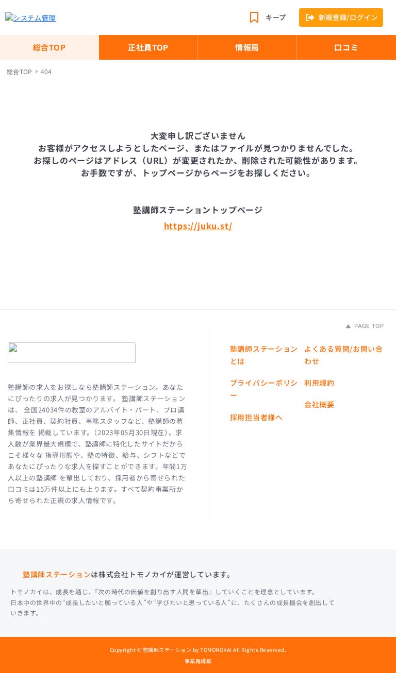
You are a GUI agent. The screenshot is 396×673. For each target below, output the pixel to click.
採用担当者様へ (256, 417)
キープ (276, 17)
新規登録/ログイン (348, 17)
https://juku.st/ (198, 225)
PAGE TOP (368, 326)
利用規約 (319, 382)
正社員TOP (148, 47)
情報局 (247, 47)
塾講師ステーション (57, 574)
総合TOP (49, 47)
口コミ (346, 47)
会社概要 (319, 404)
